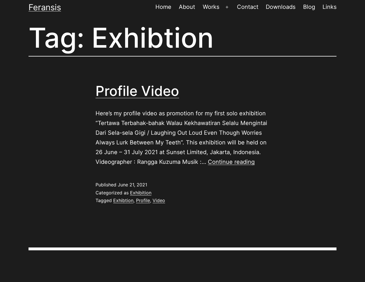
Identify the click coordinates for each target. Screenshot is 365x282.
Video (159, 200)
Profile (143, 200)
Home (163, 6)
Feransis (45, 7)
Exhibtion (123, 200)
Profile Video (137, 90)
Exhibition (140, 193)
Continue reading (231, 161)
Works (211, 6)
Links (329, 6)
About (187, 6)
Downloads (280, 6)
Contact (247, 6)
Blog (309, 6)
